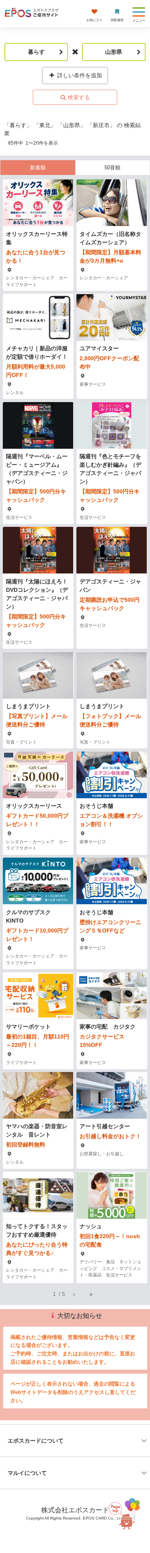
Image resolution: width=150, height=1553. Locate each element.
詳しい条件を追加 (79, 75)
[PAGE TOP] (126, 1510)
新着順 (38, 168)
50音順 (112, 168)
